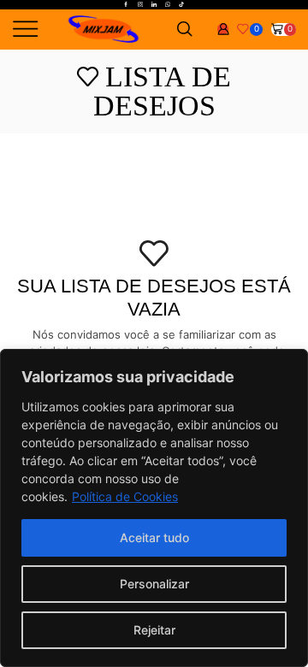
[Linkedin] (154, 5)
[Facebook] (125, 5)
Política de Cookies (125, 496)
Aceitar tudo (154, 537)
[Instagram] (140, 5)
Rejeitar (154, 630)
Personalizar (154, 583)
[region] (154, 508)
